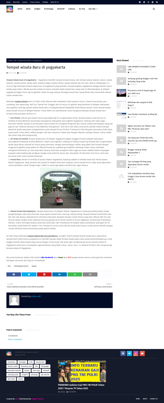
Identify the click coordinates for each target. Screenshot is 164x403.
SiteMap (45, 2)
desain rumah (13, 366)
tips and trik (45, 375)
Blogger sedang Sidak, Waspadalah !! (137, 151)
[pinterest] (152, 2)
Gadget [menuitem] (37, 9)
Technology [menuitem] (48, 9)
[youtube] (142, 353)
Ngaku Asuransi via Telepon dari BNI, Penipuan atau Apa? (142, 127)
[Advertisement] (82, 35)
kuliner (26, 370)
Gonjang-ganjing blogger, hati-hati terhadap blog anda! (143, 80)
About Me (16, 2)
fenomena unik (26, 366)
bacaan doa (40, 362)
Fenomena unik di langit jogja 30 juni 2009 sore (142, 92)
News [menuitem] (28, 9)
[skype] (156, 2)
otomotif (46, 370)
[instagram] (148, 2)
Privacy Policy (35, 2)
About (145, 399)
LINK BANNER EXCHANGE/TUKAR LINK (141, 68)
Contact (25, 2)
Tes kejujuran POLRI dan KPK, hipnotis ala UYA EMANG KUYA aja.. (143, 139)
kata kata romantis (14, 370)
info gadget (45, 366)
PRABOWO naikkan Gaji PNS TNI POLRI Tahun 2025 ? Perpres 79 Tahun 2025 (81, 387)
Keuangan (22, 362)
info (15, 60)
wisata (34, 266)
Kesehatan (11, 362)
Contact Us (154, 399)
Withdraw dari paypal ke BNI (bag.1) (140, 103)
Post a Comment (15, 339)
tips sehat (11, 379)
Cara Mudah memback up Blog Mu (142, 114)
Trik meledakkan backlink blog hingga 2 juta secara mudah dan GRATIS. (141, 176)
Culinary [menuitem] (71, 9)
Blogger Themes (37, 399)
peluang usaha (13, 375)
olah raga (36, 370)
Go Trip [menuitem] (82, 9)
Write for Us (55, 2)
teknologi (34, 375)
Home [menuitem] (20, 9)
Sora (16, 399)
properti (25, 375)
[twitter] (144, 2)
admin (62, 392)
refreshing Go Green (21, 266)
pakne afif (12, 73)
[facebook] (139, 2)
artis (31, 362)
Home (8, 2)
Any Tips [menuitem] (92, 9)
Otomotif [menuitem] (60, 9)
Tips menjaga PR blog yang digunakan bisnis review (139, 163)
